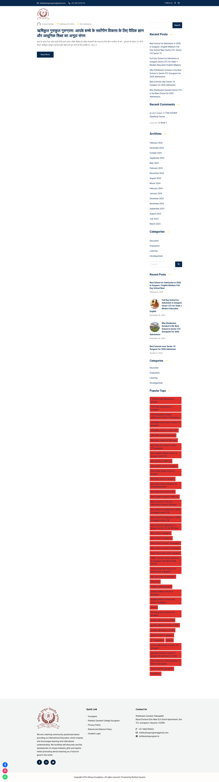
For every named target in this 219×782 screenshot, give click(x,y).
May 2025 (154, 163)
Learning (154, 251)
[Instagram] (46, 762)
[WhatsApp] (5, 776)
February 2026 (156, 143)
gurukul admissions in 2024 (162, 630)
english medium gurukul (161, 587)
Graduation (155, 246)
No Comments (85, 24)
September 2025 (157, 158)
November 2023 (157, 203)
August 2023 (155, 214)
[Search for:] (166, 264)
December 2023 (157, 198)
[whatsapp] (53, 762)
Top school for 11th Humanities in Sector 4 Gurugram (165, 662)
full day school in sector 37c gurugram (163, 613)
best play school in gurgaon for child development (164, 485)
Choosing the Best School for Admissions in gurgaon (163, 570)
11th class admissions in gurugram (161, 408)
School (169, 640)
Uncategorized (156, 256)
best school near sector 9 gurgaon (165, 553)
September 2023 (157, 208)
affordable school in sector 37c (164, 430)
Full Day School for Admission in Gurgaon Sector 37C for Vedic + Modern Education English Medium (165, 61)
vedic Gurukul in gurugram (162, 669)
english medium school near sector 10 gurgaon (163, 601)
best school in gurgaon (160, 533)
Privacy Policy (94, 725)
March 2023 (155, 224)
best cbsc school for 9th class (164, 440)
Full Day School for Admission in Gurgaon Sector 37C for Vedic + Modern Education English (166, 306)
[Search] (178, 264)
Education (154, 241)
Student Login (94, 733)
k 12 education (157, 640)
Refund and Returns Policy (100, 729)
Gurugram (92, 716)
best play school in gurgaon (162, 479)
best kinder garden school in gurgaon (163, 472)
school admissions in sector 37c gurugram (165, 646)
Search (177, 25)
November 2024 (157, 173)
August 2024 (155, 178)
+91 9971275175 (78, 3)
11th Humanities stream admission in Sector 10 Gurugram (165, 416)
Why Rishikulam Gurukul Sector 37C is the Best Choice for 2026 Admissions (166, 93)
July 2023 (154, 219)
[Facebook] (39, 762)
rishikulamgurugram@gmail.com (53, 3)
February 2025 (156, 168)
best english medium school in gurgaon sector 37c (164, 454)
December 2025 (157, 148)
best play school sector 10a (162, 492)
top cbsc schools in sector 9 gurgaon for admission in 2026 (164, 654)
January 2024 (156, 193)
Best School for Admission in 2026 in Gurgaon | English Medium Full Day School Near (165, 285)
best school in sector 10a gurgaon (165, 543)
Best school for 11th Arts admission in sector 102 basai (163, 503)
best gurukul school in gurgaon (164, 466)
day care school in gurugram (163, 577)
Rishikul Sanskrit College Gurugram (104, 720)
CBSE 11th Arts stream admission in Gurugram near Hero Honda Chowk (165, 561)
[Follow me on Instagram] (179, 3)
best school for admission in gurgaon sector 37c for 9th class (164, 526)
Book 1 (164, 123)
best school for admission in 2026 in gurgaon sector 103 (165, 511)
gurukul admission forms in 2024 (165, 625)
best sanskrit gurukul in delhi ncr (164, 497)
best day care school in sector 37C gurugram (164, 446)
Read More (45, 54)
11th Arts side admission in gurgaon (162, 400)
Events (154, 607)
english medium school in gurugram (162, 593)
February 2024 (156, 188)
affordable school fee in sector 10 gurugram (165, 424)
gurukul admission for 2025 (162, 620)
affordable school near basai (163, 435)
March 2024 (155, 183)
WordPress (155, 674)
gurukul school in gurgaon (162, 635)
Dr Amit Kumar (48, 24)
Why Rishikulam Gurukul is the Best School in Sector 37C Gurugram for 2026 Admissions (165, 73)
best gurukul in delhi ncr (161, 461)
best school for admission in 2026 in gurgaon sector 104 (165, 519)
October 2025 (156, 153)
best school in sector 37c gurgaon (165, 548)
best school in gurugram (161, 538)
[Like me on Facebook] (175, 3)
